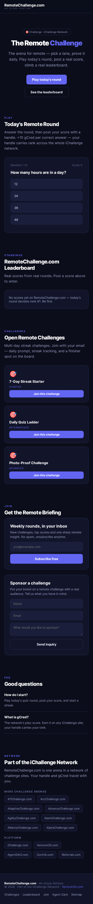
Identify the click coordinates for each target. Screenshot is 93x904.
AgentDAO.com (18, 854)
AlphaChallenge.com (60, 827)
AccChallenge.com (52, 799)
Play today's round (46, 79)
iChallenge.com (18, 845)
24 (16, 196)
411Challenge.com (20, 799)
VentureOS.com (47, 845)
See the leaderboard (46, 92)
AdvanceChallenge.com (64, 808)
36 (16, 208)
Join (46, 894)
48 (16, 219)
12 (16, 184)
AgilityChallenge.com (22, 818)
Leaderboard (31, 894)
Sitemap (76, 894)
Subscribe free (46, 559)
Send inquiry (46, 644)
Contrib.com (45, 854)
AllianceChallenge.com (23, 827)
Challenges (11, 894)
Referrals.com (71, 854)
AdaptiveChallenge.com (23, 808)
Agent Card (60, 894)
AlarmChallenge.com (58, 818)
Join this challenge (47, 394)
